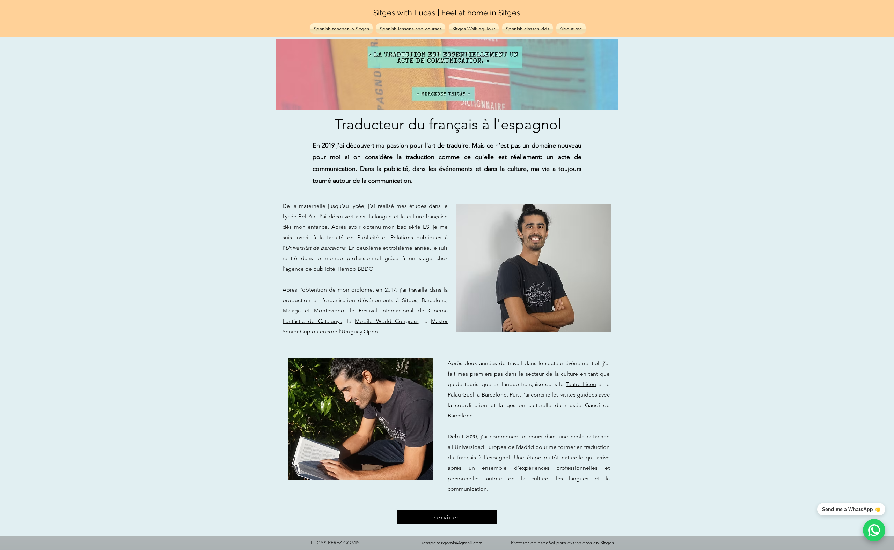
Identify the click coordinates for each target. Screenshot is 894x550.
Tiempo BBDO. (356, 268)
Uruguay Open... (362, 331)
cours (535, 436)
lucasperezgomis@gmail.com (451, 543)
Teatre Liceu (581, 384)
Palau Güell (462, 394)
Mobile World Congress (387, 321)
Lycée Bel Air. (300, 216)
